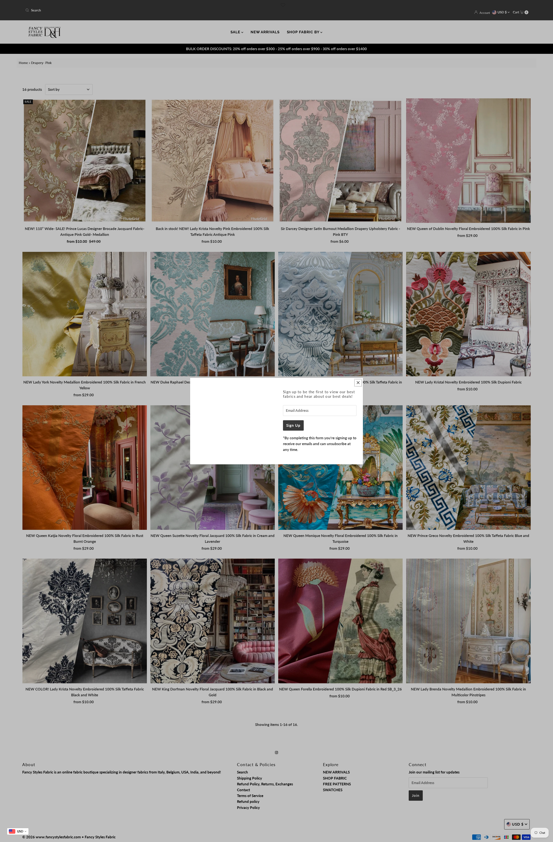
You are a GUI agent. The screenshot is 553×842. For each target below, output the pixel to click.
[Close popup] (358, 383)
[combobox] (18, 831)
